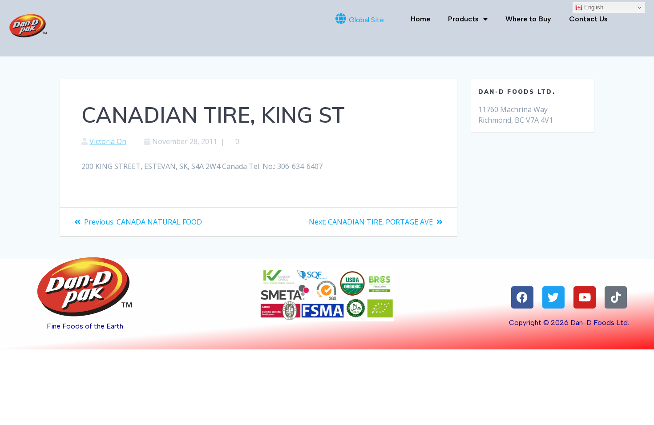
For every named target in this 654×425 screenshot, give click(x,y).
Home (420, 19)
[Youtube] (584, 297)
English (592, 7)
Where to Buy (528, 19)
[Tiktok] (616, 297)
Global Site (366, 20)
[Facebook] (522, 297)
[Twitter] (553, 297)
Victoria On (107, 141)
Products (463, 19)
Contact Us (588, 19)
